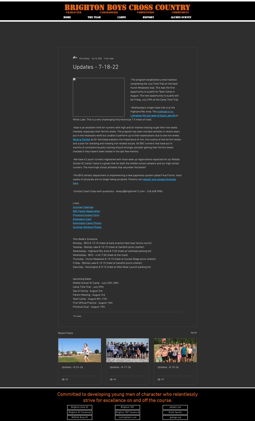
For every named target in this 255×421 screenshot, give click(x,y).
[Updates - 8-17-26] (127, 350)
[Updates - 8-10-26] (175, 350)
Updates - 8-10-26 (168, 367)
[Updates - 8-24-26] (79, 350)
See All (194, 333)
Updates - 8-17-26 (120, 367)
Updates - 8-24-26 (72, 367)
